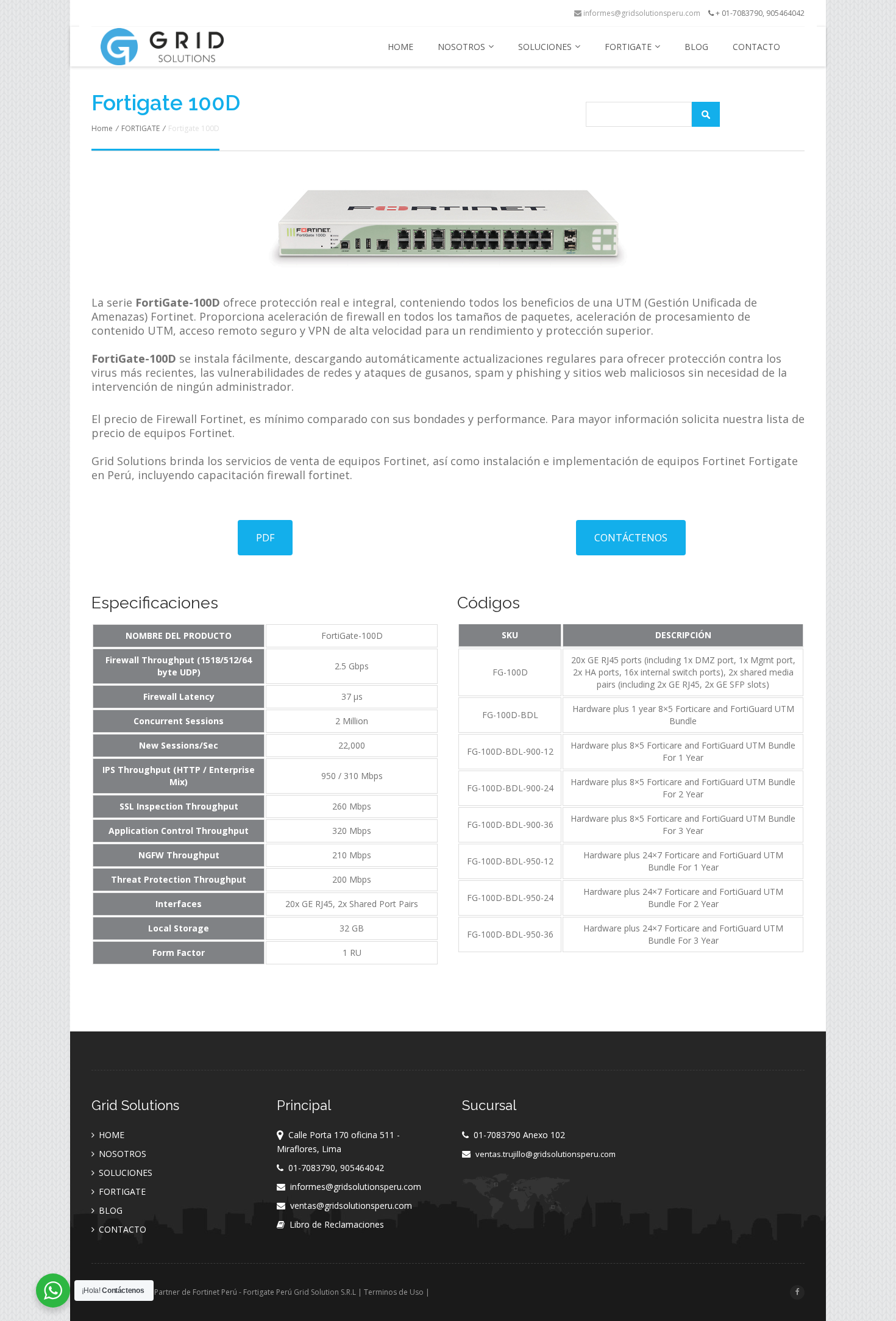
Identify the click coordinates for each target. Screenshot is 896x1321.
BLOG (696, 46)
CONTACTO (756, 46)
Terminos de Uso (394, 1292)
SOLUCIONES (545, 46)
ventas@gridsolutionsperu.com (351, 1205)
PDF (265, 537)
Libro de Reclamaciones (337, 1224)
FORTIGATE (628, 46)
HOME (400, 46)
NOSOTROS (461, 46)
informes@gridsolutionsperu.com (640, 13)
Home (102, 128)
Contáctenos (630, 537)
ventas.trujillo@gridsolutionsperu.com (545, 1153)
